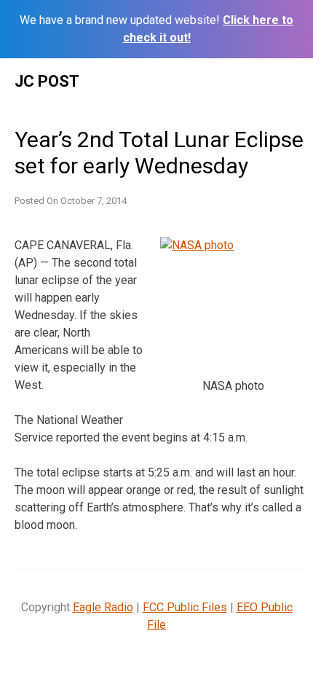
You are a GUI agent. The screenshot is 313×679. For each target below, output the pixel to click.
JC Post (47, 81)
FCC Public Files (185, 607)
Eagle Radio (103, 607)
